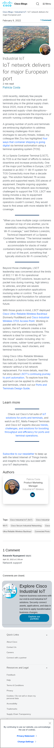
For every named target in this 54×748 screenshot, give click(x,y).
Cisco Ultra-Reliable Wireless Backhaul (25, 314)
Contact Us (11, 647)
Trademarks (12, 709)
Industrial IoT (20, 12)
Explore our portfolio (34, 618)
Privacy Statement (25, 736)
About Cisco (12, 642)
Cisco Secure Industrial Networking (26, 525)
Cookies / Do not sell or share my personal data (21, 697)
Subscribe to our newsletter (18, 454)
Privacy (10, 690)
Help (9, 680)
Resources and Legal (18, 667)
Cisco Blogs (20, 4)
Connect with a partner (17, 658)
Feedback (11, 675)
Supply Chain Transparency (19, 714)
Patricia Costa (11, 87)
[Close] (49, 723)
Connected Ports (42, 531)
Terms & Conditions (15, 685)
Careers (10, 652)
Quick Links (13, 634)
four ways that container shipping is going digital (25, 142)
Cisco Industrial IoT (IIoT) (21, 520)
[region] (27, 733)
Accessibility (12, 703)
